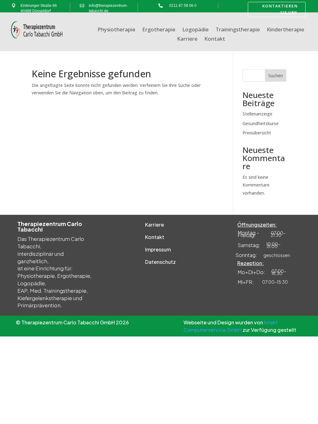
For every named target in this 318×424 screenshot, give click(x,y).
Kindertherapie (285, 30)
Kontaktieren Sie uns (280, 9)
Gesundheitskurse (261, 123)
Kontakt (214, 39)
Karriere (187, 39)
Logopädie (195, 30)
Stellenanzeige (257, 114)
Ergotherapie (158, 30)
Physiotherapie (116, 30)
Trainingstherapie (238, 30)
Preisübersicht (257, 133)
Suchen (275, 76)
